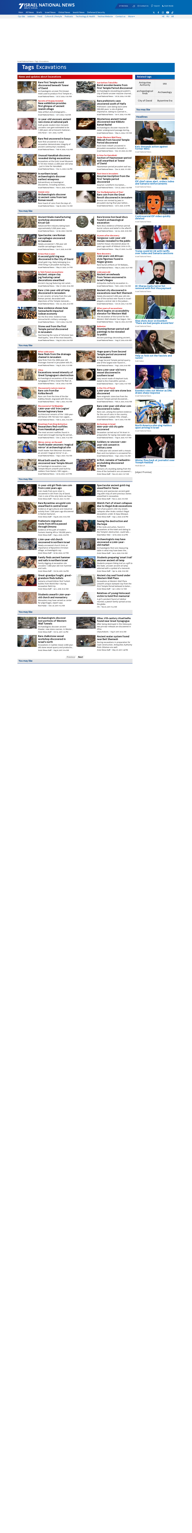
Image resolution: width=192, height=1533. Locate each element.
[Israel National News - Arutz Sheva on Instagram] (163, 13)
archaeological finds (145, 92)
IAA (165, 84)
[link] (155, 149)
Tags (36, 61)
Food (39, 17)
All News (30, 12)
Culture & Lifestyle (53, 17)
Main (20, 12)
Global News (64, 12)
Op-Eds (21, 17)
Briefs (39, 12)
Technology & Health (85, 17)
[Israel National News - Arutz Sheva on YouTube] (167, 13)
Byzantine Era (164, 101)
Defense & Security (96, 12)
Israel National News (25, 61)
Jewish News (78, 12)
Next (80, 657)
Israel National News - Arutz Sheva (39, 7)
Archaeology (165, 92)
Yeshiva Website (105, 17)
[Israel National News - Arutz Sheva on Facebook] (158, 13)
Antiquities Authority (145, 84)
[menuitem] (21, 13)
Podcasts (69, 17)
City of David (145, 101)
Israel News (50, 12)
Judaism (31, 17)
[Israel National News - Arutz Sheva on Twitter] (154, 13)
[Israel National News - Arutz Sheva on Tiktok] (172, 13)
